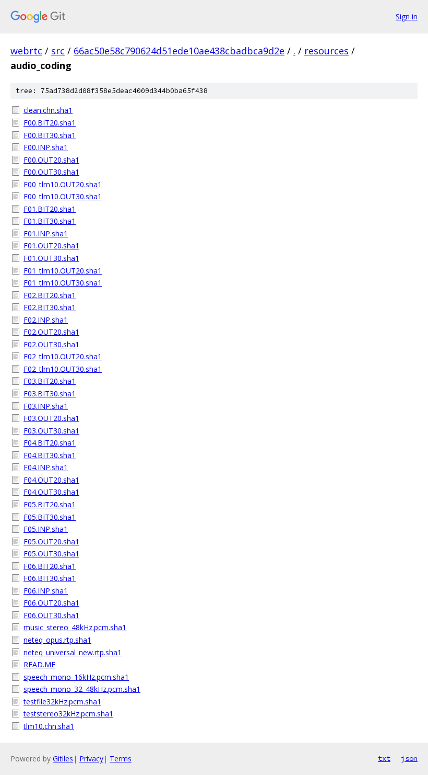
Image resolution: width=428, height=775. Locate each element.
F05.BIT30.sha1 (49, 517)
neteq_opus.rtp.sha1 (57, 640)
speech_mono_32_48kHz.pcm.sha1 (81, 689)
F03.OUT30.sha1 (51, 431)
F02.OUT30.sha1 (51, 344)
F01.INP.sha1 (45, 233)
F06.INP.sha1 (45, 591)
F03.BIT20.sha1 (49, 381)
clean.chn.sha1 (48, 110)
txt (384, 758)
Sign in (407, 16)
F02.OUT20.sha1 (51, 332)
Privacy (91, 758)
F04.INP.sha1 (45, 467)
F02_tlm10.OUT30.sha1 (62, 369)
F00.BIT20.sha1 (49, 123)
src (58, 50)
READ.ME (39, 664)
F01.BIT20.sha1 (49, 209)
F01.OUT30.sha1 (51, 258)
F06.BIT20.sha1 (49, 566)
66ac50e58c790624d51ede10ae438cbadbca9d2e (179, 50)
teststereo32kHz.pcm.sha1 (68, 714)
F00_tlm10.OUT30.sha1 (62, 196)
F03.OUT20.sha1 (51, 418)
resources (326, 50)
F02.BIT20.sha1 (49, 295)
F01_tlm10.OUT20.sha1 (62, 271)
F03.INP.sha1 (45, 406)
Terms (121, 758)
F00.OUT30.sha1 (51, 172)
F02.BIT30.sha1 (49, 307)
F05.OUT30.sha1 (51, 554)
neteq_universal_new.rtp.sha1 (72, 652)
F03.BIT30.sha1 (49, 393)
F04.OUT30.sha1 (51, 492)
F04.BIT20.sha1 (49, 443)
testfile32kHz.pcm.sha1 (62, 701)
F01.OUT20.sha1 (51, 245)
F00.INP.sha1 (45, 147)
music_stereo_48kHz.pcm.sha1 (74, 627)
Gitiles (63, 758)
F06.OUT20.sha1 (51, 603)
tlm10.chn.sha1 (48, 726)
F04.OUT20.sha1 (51, 480)
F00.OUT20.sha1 (51, 160)
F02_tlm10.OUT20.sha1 (62, 356)
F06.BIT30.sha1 (49, 578)
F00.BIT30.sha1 (49, 135)
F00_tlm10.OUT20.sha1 (62, 184)
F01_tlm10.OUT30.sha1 (62, 283)
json (409, 758)
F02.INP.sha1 (45, 320)
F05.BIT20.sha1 (49, 504)
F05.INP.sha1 (45, 529)
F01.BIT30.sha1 (49, 221)
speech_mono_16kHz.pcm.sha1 (76, 677)
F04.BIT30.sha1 (49, 455)
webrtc (26, 50)
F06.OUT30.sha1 (51, 615)
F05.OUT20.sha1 (51, 541)
